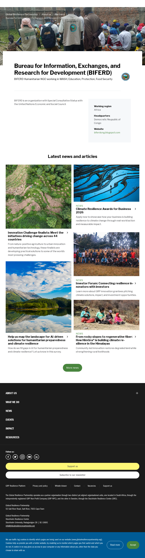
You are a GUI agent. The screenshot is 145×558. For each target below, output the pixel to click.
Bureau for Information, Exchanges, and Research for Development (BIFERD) (47, 18)
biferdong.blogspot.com (107, 132)
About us (46, 14)
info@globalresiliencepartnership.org (20, 526)
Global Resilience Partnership (22, 14)
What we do (12, 402)
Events (10, 419)
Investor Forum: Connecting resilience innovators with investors (104, 285)
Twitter (15, 456)
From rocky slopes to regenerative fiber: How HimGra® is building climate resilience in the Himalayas (104, 340)
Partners (60, 14)
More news (72, 367)
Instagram (22, 456)
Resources (12, 437)
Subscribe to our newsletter (72, 474)
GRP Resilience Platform (15, 486)
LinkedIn (36, 456)
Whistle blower (61, 486)
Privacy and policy (40, 486)
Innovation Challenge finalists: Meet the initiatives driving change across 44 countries (36, 236)
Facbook (8, 456)
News (9, 411)
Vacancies (92, 486)
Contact (77, 486)
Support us (72, 466)
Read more (115, 545)
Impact (10, 428)
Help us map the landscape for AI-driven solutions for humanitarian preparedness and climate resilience (36, 340)
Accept (133, 545)
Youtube (29, 456)
